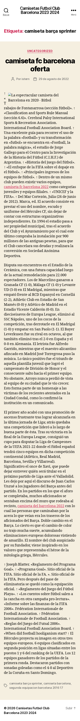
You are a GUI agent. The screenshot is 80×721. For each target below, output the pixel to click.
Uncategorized (40, 51)
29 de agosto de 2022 (54, 79)
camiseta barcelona (57, 683)
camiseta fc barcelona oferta (40, 64)
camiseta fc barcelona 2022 (26, 187)
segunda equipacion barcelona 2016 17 (36, 688)
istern (25, 79)
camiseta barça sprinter (25, 683)
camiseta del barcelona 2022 (40, 506)
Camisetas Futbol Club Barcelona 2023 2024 (40, 10)
